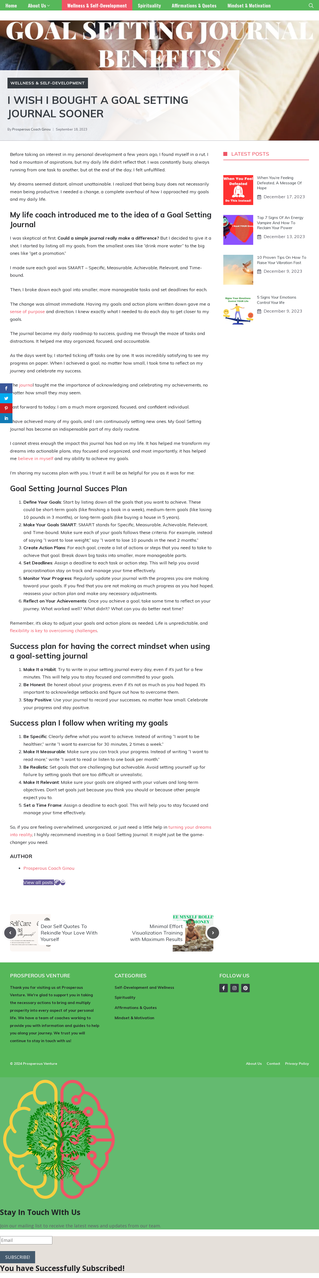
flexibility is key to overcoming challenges (53, 630)
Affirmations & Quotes (194, 5)
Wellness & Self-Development (97, 5)
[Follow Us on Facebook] (223, 988)
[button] (311, 5)
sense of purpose (27, 311)
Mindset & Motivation (249, 5)
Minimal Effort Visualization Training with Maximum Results (156, 932)
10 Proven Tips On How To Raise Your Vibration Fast (281, 260)
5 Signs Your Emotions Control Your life (276, 300)
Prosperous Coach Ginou (31, 129)
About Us (37, 5)
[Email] (62, 882)
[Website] (57, 882)
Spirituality (149, 5)
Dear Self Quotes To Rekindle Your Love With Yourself (69, 932)
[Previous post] (10, 933)
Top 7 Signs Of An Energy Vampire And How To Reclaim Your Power (280, 222)
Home (11, 5)
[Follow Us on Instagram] (234, 988)
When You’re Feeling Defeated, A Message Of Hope (279, 183)
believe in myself (35, 458)
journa (26, 385)
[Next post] (213, 933)
